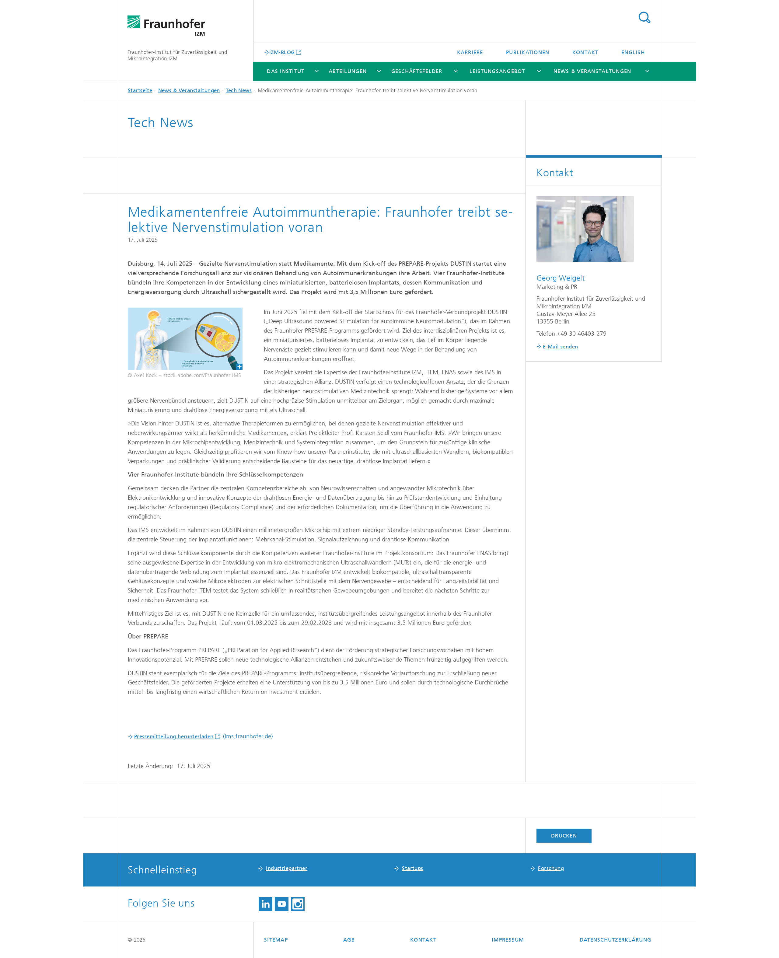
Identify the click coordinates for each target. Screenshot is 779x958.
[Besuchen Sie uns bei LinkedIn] (265, 904)
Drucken (564, 836)
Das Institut (285, 71)
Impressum (508, 940)
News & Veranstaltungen (592, 71)
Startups (412, 868)
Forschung (551, 868)
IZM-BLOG (282, 52)
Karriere (470, 52)
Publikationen (527, 52)
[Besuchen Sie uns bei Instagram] (298, 904)
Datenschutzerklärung (615, 940)
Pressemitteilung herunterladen (174, 736)
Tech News (239, 90)
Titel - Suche (644, 18)
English (633, 52)
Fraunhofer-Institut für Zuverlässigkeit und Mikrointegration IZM (177, 55)
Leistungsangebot (497, 71)
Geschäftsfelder (416, 71)
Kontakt (585, 52)
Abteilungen (348, 71)
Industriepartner (286, 868)
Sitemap (276, 940)
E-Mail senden (560, 347)
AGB (349, 940)
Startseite (140, 90)
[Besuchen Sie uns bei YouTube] (281, 904)
